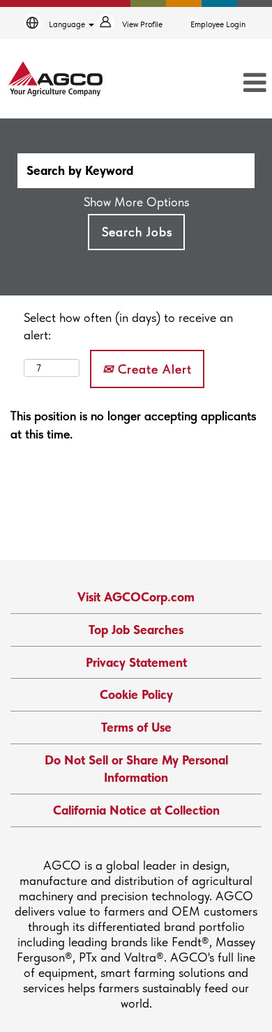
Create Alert (153, 369)
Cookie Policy (136, 694)
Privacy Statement (136, 662)
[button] (230, 84)
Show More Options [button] (136, 201)
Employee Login (217, 24)
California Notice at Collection (136, 810)
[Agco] (55, 78)
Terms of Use (136, 727)
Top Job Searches (136, 629)
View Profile (142, 24)
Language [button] (68, 24)
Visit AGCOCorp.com (136, 597)
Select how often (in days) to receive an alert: (128, 326)
